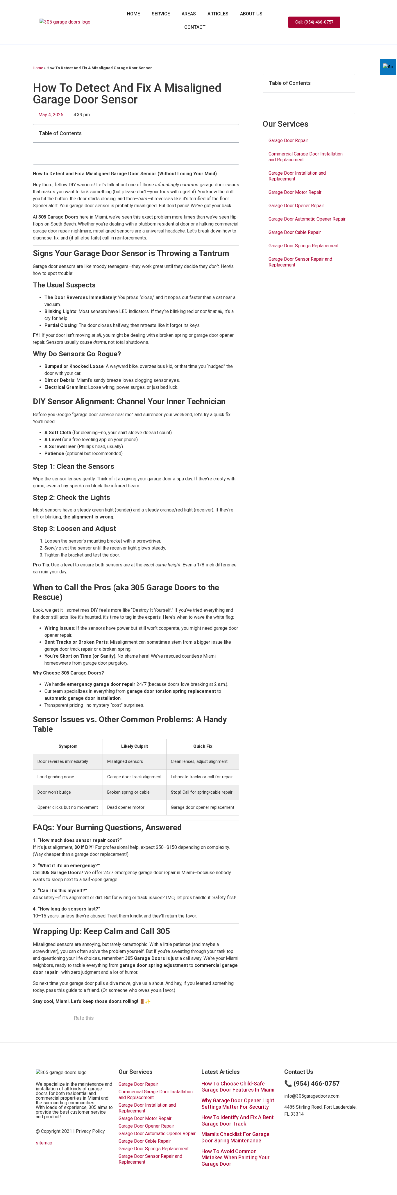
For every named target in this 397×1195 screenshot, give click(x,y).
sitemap (44, 1143)
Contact (194, 27)
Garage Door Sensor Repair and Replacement (300, 262)
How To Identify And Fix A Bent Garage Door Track (237, 1120)
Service (161, 14)
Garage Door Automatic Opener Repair (307, 219)
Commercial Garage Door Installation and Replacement (306, 156)
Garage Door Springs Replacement (304, 245)
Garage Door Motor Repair (295, 192)
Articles (218, 14)
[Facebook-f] (359, 22)
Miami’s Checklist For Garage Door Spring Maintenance (235, 1137)
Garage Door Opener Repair (296, 205)
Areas (189, 14)
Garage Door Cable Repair (295, 232)
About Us (251, 14)
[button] (231, 133)
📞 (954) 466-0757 (312, 1083)
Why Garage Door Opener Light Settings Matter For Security (237, 1103)
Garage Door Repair (288, 140)
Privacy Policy (90, 1131)
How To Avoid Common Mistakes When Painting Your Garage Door (235, 1157)
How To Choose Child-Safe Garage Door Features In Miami (237, 1086)
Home (133, 14)
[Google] (369, 22)
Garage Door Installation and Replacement (297, 176)
